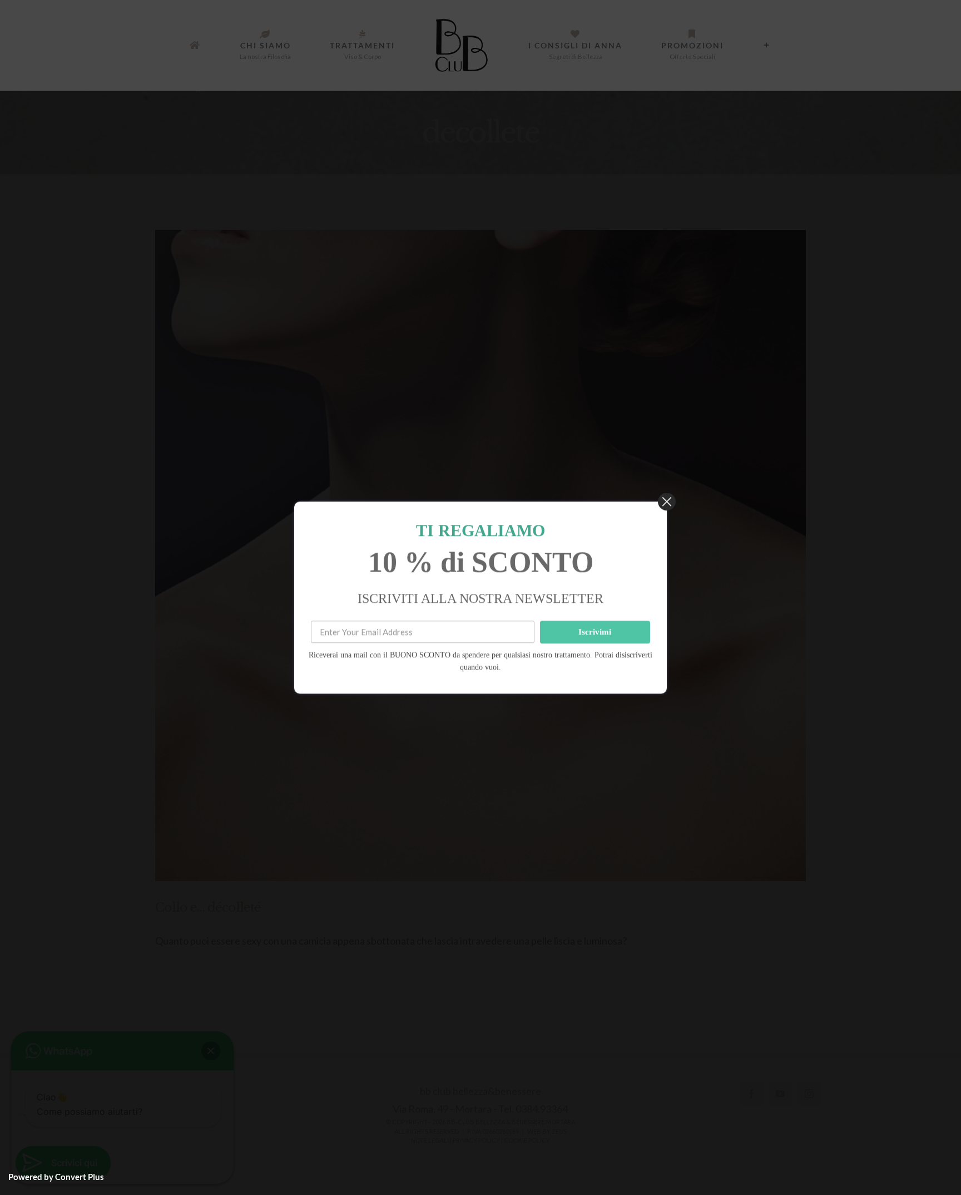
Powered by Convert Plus (56, 1177)
